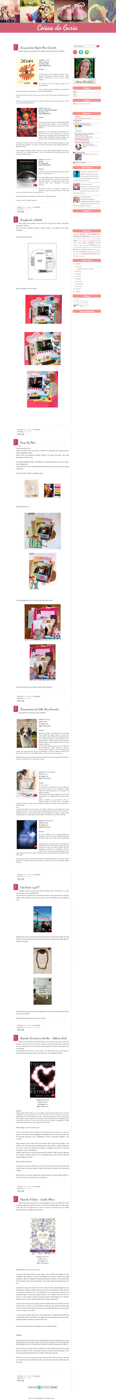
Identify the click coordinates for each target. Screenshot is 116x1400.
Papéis (80, 247)
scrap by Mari (27, 431)
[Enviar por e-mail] (18, 211)
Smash (84, 254)
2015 (76, 264)
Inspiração (91, 243)
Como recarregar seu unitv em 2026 (83, 118)
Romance (77, 121)
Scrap (75, 249)
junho (78, 273)
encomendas (81, 256)
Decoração (98, 238)
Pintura (90, 247)
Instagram (98, 243)
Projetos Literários (80, 162)
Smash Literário (92, 254)
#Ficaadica (82, 234)
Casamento (98, 236)
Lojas (97, 245)
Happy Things (77, 243)
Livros (30, 1027)
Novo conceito (27, 209)
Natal (74, 247)
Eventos (84, 240)
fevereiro (78, 284)
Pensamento (85, 247)
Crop (93, 238)
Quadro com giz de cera (88, 125)
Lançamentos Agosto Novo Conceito (38, 47)
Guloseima (98, 240)
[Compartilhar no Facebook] (23, 211)
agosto (78, 266)
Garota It (77, 116)
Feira (88, 240)
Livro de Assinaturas (85, 245)
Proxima (54, 1387)
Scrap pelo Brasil (80, 152)
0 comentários (36, 207)
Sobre (74, 93)
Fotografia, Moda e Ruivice (82, 142)
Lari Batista (78, 120)
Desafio (75, 240)
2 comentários (36, 429)
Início (74, 91)
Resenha (99, 247)
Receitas (94, 247)
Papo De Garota (50, 1398)
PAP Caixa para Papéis (86, 184)
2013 (76, 291)
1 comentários (36, 1376)
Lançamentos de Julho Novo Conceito (39, 709)
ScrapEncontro (90, 251)
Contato (75, 96)
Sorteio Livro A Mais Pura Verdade (89, 171)
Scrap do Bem (83, 251)
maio (77, 276)
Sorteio (99, 254)
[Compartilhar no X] (21, 211)
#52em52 (26, 1027)
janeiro (78, 286)
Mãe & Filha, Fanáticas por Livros (84, 134)
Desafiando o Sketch (31, 220)
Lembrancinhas (76, 245)
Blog (92, 236)
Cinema (74, 238)
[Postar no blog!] (20, 211)
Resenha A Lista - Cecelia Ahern (37, 1199)
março (78, 281)
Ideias (84, 243)
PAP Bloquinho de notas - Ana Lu (90, 154)
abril (77, 278)
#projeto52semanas (81, 236)
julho (77, 271)
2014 (76, 288)
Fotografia (92, 240)
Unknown (26, 207)
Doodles (80, 240)
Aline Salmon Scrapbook (82, 139)
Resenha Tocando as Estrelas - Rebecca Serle (43, 1038)
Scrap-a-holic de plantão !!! (82, 124)
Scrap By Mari (28, 442)
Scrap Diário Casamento (86, 249)
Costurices (89, 238)
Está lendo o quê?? (30, 887)
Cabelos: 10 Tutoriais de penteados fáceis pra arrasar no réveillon (89, 146)
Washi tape (75, 256)
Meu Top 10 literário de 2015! (82, 140)
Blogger (62, 1)
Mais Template (39, 1398)
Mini (99, 245)
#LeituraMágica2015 (94, 234)
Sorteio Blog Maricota (85, 197)
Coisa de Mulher (81, 238)
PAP (77, 247)
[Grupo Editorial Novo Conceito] (81, 103)
